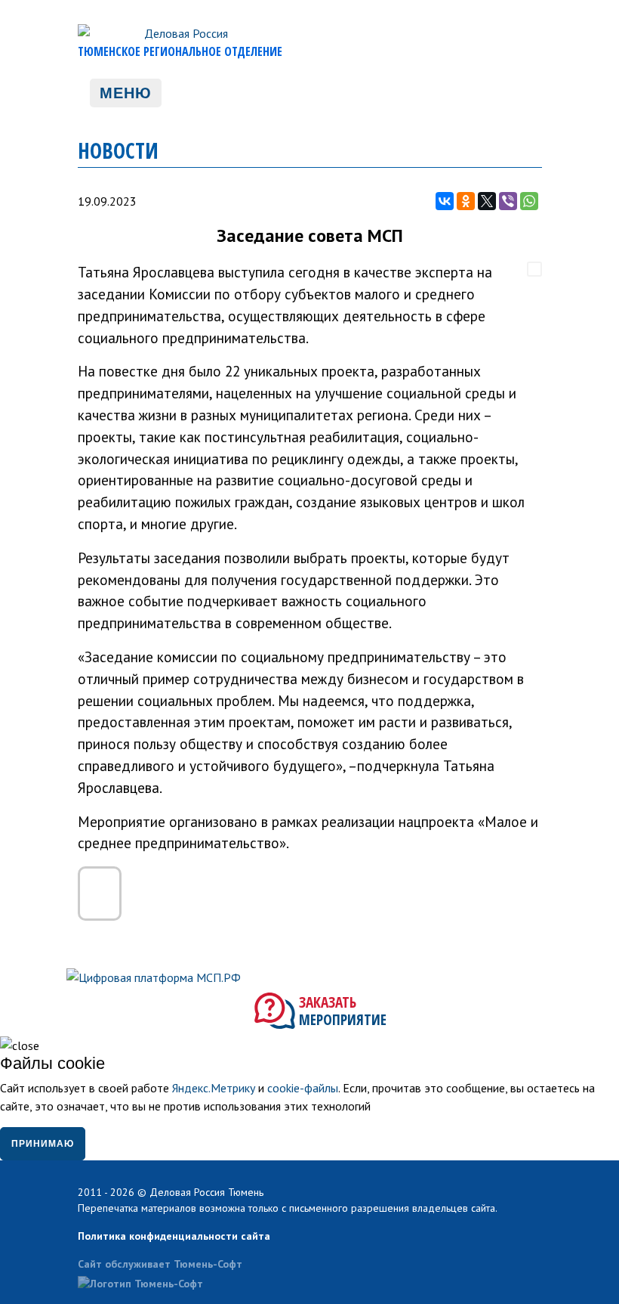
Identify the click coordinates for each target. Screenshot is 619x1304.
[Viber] (508, 201)
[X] (487, 201)
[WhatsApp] (529, 201)
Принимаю (42, 1143)
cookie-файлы (302, 1087)
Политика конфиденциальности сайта (174, 1236)
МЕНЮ (126, 93)
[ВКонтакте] (445, 201)
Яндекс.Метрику (213, 1087)
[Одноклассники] (466, 201)
